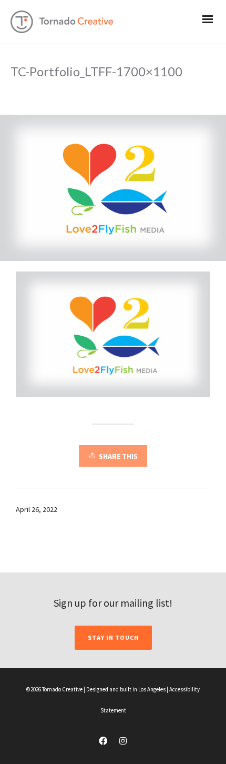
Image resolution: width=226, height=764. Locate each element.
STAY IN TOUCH (113, 637)
